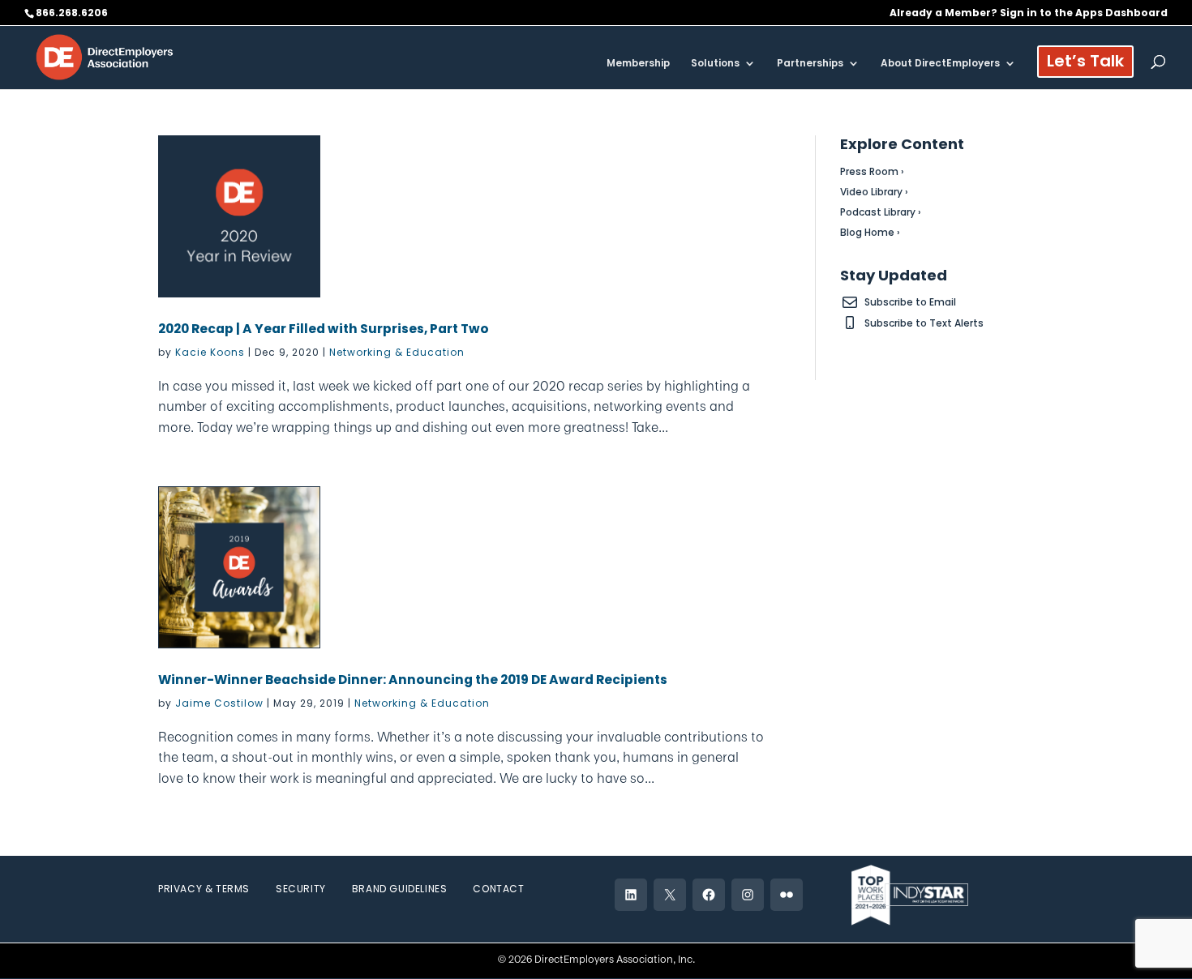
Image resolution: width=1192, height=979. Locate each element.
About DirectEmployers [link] (940, 64)
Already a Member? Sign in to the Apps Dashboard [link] (1029, 13)
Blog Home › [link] (870, 232)
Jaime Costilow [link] (219, 703)
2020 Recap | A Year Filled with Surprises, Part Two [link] (323, 328)
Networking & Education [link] (397, 352)
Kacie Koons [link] (210, 352)
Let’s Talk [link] (1085, 63)
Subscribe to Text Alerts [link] (924, 323)
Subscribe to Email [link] (910, 302)
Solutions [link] (715, 64)
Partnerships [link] (810, 64)
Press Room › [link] (872, 171)
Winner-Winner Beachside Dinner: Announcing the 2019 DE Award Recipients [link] (412, 679)
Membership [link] (638, 64)
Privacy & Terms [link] (204, 889)
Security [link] (301, 889)
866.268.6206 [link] (72, 12)
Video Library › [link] (874, 192)
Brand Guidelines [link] (400, 889)
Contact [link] (498, 889)
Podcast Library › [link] (880, 212)
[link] (105, 56)
